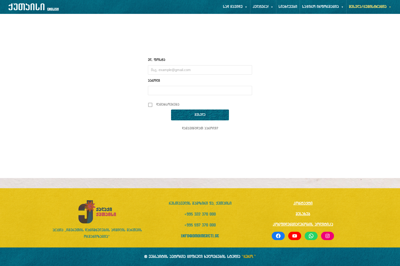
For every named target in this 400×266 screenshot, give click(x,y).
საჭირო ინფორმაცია (320, 7)
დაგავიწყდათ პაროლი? (200, 128)
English (53, 9)
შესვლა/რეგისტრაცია (368, 7)
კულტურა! (261, 7)
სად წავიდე (233, 7)
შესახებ (303, 214)
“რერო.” (249, 257)
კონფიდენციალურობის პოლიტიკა (303, 225)
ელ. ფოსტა (156, 60)
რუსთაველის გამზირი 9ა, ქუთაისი (200, 204)
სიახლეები (287, 7)
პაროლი (154, 81)
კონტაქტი (302, 204)
